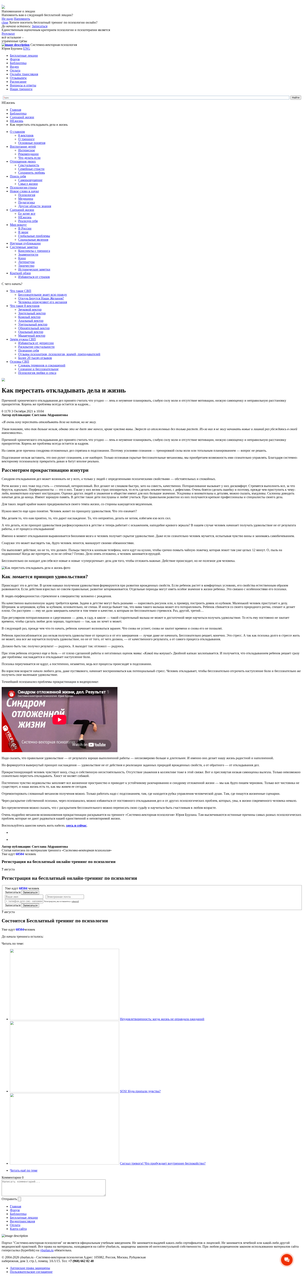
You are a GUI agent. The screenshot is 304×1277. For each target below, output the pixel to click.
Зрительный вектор (32, 313)
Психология (26, 195)
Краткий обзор (20, 273)
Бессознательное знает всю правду (42, 294)
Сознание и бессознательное (38, 369)
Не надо (7, 18)
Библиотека (18, 63)
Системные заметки (24, 247)
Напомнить (22, 18)
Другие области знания (34, 206)
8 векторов (26, 135)
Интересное (26, 150)
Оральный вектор (30, 332)
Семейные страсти (31, 169)
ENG (26, 48)
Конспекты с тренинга (34, 251)
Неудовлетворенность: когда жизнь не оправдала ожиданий (162, 1019)
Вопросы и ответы (23, 85)
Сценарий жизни (22, 117)
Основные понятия (31, 143)
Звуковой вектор (30, 309)
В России (24, 228)
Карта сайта (18, 1228)
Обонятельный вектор (34, 328)
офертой (75, 901)
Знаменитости (28, 254)
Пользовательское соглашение (31, 1271)
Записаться (39, 26)
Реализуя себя (28, 221)
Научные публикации (25, 243)
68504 (20, 854)
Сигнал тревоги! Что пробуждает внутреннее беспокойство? (163, 1163)
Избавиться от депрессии (36, 343)
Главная (15, 109)
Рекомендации (28, 154)
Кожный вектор (29, 317)
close (5, 22)
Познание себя (28, 350)
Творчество (26, 265)
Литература (26, 262)
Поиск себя (18, 176)
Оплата (15, 70)
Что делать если (29, 157)
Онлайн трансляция (24, 74)
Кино (22, 258)
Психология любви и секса (37, 373)
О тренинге (26, 139)
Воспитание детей (23, 146)
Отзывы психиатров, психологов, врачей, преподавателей (59, 354)
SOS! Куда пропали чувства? (140, 1091)
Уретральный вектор (32, 324)
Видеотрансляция (22, 1221)
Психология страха (23, 187)
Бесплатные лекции (24, 55)
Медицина (25, 198)
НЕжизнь (16, 121)
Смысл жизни (28, 184)
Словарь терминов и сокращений (41, 365)
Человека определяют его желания (42, 302)
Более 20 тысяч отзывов (35, 358)
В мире (23, 232)
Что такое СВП (20, 291)
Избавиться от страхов (34, 277)
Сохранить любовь (31, 172)
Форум (15, 59)
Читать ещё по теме (23, 1170)
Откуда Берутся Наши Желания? (41, 298)
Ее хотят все (26, 213)
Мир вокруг (18, 224)
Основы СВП (19, 361)
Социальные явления (33, 239)
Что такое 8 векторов (24, 306)
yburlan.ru (47, 1250)
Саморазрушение (30, 180)
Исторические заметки (34, 269)
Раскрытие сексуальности (36, 346)
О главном (17, 131)
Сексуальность (28, 165)
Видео (14, 66)
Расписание (18, 81)
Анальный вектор (30, 320)
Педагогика (26, 202)
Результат (8, 33)
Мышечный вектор (31, 335)
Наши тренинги (21, 89)
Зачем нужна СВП (23, 339)
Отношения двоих (23, 161)
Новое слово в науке (24, 191)
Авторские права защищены (30, 1268)
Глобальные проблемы (34, 236)
